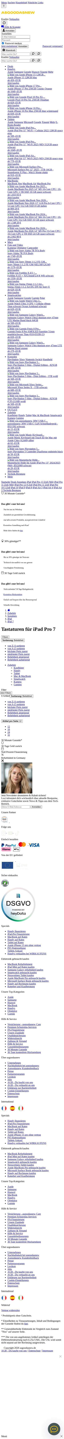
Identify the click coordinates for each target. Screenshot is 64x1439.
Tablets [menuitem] (10, 119)
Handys (11, 1008)
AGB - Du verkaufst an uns (21, 1085)
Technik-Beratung (12, 490)
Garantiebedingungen (18, 1046)
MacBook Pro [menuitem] (44, 183)
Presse (10, 1071)
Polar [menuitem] (42, 298)
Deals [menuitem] (10, 66)
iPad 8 (29, 487)
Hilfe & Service (15, 1044)
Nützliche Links (35, 2)
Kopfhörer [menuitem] (12, 415)
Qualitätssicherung (16, 1035)
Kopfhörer (19, 667)
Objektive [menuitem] (21, 247)
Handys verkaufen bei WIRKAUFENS (26, 953)
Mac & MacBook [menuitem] (41, 415)
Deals (14, 482)
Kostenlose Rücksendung (12, 594)
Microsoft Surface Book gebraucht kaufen (28, 981)
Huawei (11, 1002)
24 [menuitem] (8, 732)
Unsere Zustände (15, 1032)
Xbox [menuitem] (22, 359)
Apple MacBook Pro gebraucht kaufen (26, 978)
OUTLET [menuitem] (12, 409)
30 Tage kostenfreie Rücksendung (24, 1052)
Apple (10, 997)
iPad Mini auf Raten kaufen (20, 967)
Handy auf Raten (15, 939)
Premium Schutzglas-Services (22, 1027)
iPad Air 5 (38, 487)
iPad (29, 482)
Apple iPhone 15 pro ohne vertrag (24, 945)
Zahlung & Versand (17, 1041)
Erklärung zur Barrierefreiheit (21, 1088)
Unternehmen (14, 1062)
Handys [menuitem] (11, 69)
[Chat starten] (4, 23)
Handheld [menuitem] (47, 359)
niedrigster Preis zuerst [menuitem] (18, 654)
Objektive (12, 1011)
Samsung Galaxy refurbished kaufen (25, 969)
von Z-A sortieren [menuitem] (16, 645)
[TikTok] (18, 832)
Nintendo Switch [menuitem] (33, 359)
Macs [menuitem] (10, 242)
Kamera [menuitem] (11, 418)
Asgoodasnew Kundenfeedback (23, 1068)
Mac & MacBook (22, 676)
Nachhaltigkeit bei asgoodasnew (23, 1065)
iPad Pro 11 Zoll (41, 484)
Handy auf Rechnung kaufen (21, 983)
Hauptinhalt (21, 2)
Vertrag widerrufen (10, 1310)
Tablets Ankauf (15, 951)
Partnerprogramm (16, 1074)
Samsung (11, 1000)
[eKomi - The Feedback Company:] (5, 886)
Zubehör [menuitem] (11, 412)
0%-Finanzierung (15, 1030)
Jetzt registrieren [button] (9, 46)
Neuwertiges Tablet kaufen (20, 975)
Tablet (17, 673)
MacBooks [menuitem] (12, 180)
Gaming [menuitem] (20, 418)
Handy (17, 670)
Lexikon (11, 1076)
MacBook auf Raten (17, 937)
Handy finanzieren (16, 931)
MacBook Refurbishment (19, 964)
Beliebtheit (12, 640)
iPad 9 (22, 487)
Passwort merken (13, 43)
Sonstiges (21, 482)
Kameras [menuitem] (11, 247)
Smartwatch (19, 679)
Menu (4, 2)
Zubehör (11, 665)
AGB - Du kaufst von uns (20, 1082)
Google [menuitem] (27, 72)
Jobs (9, 1079)
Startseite (5, 482)
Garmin (11, 1013)
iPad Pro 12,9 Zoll (23, 484)
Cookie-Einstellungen (18, 1090)
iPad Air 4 (48, 487)
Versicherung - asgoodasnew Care (24, 1024)
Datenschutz (13, 1093)
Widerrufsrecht (14, 1038)
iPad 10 (14, 487)
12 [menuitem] (8, 726)
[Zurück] (8, 610)
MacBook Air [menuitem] (29, 183)
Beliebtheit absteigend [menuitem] (18, 657)
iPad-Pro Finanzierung (18, 934)
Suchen (11, 2)
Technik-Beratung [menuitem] (16, 474)
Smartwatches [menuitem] (14, 295)
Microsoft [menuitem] (28, 122)
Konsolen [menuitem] (12, 356)
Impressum (12, 1096)
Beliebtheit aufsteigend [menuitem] (18, 659)
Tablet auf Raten (15, 942)
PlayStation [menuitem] (13, 359)
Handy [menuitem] (21, 415)
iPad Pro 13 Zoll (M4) (43, 482)
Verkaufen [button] (14, 19)
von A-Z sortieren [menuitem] (16, 648)
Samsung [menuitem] (18, 72)
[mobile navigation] (3, 6)
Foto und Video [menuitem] (15, 245)
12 (11, 721)
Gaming (18, 684)
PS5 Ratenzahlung (16, 948)
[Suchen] (33, 54)
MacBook (12, 1005)
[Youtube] (11, 832)
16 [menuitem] (8, 729)
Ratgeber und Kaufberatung (21, 986)
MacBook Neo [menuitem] (14, 183)
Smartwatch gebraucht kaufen (22, 972)
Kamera (17, 681)
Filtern (5, 637)
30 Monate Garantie (17, 1049)
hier (21, 531)
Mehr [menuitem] (50, 72)
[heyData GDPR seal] (18, 920)
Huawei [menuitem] (35, 72)
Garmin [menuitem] (35, 298)
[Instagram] (4, 832)
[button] (18, 16)
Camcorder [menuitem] (32, 247)
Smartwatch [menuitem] (56, 415)
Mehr (10, 476)
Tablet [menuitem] (29, 415)
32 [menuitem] (8, 735)
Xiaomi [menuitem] (43, 72)
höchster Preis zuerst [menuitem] (17, 651)
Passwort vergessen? (53, 46)
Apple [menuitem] (10, 72)
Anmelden (22, 46)
